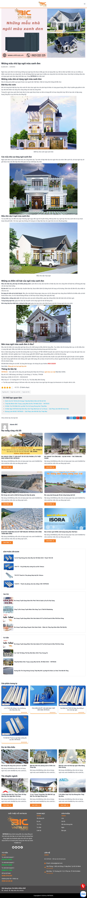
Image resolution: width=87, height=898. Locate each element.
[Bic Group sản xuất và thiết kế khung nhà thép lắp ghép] (22, 482)
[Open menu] (84, 4)
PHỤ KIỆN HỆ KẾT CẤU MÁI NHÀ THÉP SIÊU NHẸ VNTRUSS (43, 709)
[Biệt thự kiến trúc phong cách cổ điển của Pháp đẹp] (43, 756)
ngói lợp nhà (5, 392)
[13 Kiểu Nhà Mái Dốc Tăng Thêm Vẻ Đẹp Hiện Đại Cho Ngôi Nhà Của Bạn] (14, 785)
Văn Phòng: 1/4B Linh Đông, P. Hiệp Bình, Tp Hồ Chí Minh (63, 866)
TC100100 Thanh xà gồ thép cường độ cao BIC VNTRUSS (15, 739)
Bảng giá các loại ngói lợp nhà (17, 366)
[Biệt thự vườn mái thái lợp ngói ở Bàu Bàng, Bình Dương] (72, 756)
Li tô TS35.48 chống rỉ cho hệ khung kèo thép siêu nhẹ (15, 709)
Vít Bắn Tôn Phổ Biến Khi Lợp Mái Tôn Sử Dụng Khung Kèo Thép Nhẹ (26, 406)
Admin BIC (5, 66)
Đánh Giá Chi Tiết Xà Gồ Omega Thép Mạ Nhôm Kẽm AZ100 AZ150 (25, 401)
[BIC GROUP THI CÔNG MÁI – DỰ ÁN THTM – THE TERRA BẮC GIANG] (65, 443)
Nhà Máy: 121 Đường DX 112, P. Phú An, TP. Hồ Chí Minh (63, 871)
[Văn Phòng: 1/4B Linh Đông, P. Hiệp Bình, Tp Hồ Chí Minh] (45, 867)
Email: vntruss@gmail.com (54, 863)
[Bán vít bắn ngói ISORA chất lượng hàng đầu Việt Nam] (65, 519)
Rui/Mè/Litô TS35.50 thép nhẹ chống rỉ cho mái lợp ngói (72, 709)
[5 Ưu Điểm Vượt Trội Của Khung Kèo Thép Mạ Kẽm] (72, 785)
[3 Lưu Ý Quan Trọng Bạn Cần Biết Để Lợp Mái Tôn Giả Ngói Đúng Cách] (43, 785)
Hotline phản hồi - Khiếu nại (10, 878)
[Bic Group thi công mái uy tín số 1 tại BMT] (14, 756)
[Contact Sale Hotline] (83, 886)
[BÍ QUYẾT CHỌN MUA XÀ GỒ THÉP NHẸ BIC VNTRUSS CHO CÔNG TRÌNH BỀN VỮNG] (22, 519)
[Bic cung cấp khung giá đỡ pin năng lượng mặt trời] (65, 482)
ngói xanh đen (26, 392)
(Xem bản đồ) (49, 868)
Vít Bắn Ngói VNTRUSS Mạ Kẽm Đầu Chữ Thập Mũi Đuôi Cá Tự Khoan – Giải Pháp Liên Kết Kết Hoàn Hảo (37, 409)
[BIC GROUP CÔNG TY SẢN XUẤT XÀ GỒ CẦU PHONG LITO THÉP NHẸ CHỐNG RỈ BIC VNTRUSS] (22, 443)
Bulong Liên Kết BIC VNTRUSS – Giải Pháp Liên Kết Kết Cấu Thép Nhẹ (26, 411)
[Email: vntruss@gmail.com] (45, 863)
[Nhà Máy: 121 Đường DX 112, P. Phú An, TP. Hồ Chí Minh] (45, 872)
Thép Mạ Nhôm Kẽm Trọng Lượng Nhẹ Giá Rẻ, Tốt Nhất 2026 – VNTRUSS (27, 403)
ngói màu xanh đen (15, 392)
